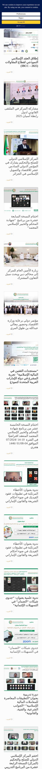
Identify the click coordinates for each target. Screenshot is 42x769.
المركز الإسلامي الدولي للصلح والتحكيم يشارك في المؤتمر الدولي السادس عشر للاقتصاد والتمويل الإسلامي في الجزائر (21, 166)
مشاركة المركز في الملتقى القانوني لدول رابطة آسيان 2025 (21, 112)
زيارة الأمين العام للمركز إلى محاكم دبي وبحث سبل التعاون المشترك (21, 274)
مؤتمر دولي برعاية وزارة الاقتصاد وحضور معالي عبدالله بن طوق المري (23, 324)
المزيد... (8, 72)
